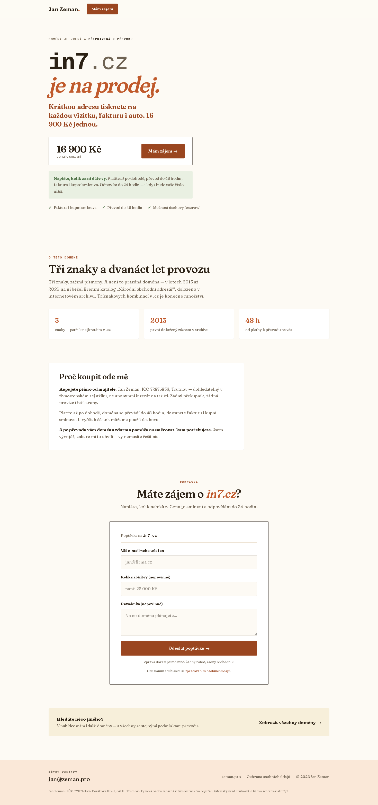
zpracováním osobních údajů (207, 671)
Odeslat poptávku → (189, 648)
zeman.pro (231, 776)
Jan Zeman (64, 9)
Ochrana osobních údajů (268, 776)
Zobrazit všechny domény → (290, 722)
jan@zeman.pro (69, 779)
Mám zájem (102, 8)
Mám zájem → (163, 151)
